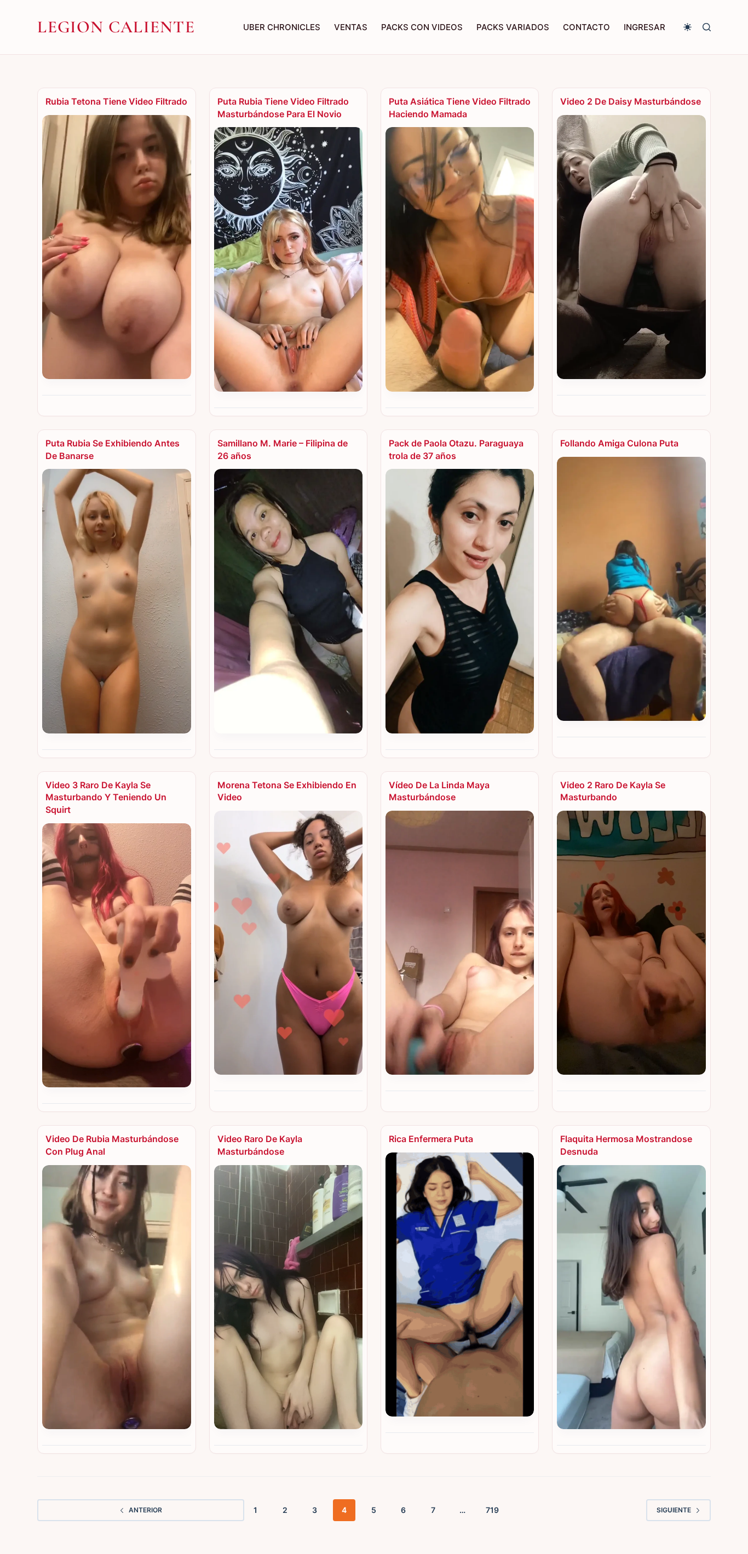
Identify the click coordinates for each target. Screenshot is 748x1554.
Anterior (145, 1510)
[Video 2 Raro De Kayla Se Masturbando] (631, 943)
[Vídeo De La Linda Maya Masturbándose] (459, 943)
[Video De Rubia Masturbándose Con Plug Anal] (116, 1297)
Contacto (586, 27)
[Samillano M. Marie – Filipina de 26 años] (288, 601)
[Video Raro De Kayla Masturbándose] (288, 1297)
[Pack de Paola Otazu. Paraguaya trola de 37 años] (459, 601)
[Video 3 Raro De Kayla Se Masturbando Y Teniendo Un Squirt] (116, 955)
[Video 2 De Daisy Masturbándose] (631, 247)
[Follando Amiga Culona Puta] (631, 589)
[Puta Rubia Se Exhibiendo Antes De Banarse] (116, 601)
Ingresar (644, 27)
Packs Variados (512, 27)
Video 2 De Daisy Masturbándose (630, 101)
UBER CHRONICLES (281, 27)
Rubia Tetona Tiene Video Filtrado (116, 101)
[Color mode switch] (687, 27)
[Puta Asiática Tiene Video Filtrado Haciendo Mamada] (459, 259)
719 (492, 1510)
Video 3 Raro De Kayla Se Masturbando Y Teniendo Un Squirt (105, 797)
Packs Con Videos (422, 27)
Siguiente (674, 1510)
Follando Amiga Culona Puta (619, 443)
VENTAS (350, 27)
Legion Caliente (116, 26)
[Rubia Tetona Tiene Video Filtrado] (116, 247)
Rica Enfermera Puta (431, 1138)
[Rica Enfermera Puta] (459, 1284)
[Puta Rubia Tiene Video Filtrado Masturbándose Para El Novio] (288, 259)
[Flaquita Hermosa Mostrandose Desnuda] (631, 1297)
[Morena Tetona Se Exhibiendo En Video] (288, 943)
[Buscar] (707, 27)
